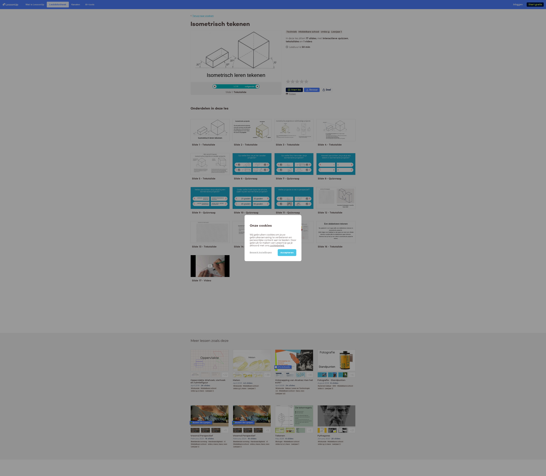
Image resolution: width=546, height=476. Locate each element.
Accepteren (287, 252)
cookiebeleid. (277, 245)
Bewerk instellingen (261, 252)
